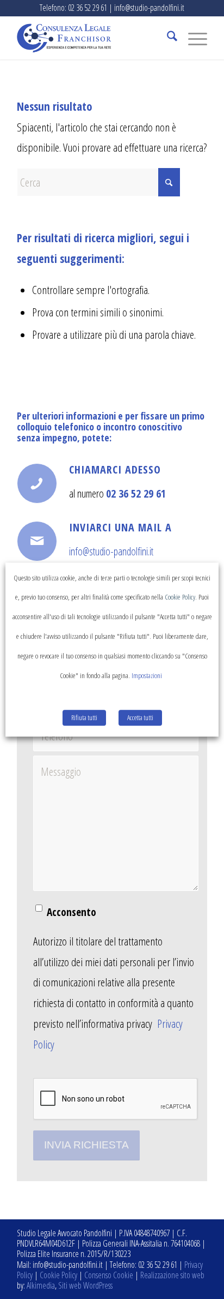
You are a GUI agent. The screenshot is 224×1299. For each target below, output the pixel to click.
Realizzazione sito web (172, 1275)
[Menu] (192, 37)
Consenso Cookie (108, 1275)
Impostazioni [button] (147, 675)
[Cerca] (166, 37)
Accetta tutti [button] (140, 717)
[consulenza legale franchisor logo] (93, 37)
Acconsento (71, 912)
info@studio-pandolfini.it (111, 551)
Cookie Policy (58, 1275)
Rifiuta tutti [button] (84, 717)
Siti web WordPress (85, 1285)
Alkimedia (41, 1285)
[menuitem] (166, 37)
